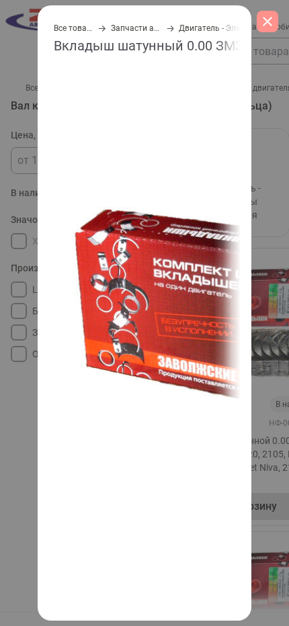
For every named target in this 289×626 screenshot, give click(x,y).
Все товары (72, 29)
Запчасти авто (135, 29)
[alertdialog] (144, 313)
